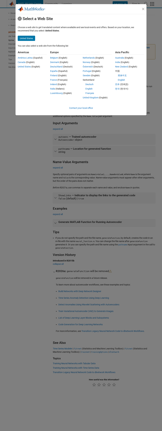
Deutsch (89, 84)
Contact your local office (81, 108)
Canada (21, 62)
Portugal (87, 71)
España (54, 71)
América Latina (25, 58)
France (53, 80)
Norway (86, 62)
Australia (119, 58)
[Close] (143, 9)
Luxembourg (56, 93)
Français (89, 93)
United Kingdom (90, 97)
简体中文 (122, 75)
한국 (117, 88)
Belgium (54, 58)
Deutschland (56, 66)
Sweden (86, 75)
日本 (117, 84)
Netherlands (89, 58)
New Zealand (121, 66)
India (117, 62)
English (89, 88)
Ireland (53, 84)
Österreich (88, 66)
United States (24, 66)
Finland (53, 75)
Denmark (54, 62)
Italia (52, 88)
